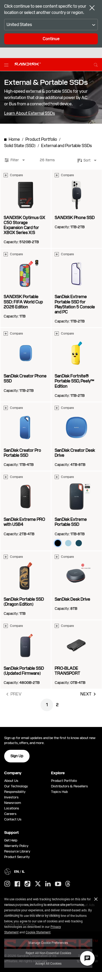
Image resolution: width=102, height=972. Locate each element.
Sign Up (16, 755)
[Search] (96, 64)
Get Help (10, 840)
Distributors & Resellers (69, 786)
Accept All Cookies (48, 963)
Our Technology (16, 786)
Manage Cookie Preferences (48, 942)
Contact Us (12, 819)
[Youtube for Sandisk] (58, 884)
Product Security (17, 857)
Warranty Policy (16, 846)
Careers (10, 814)
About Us (11, 780)
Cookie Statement (38, 932)
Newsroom (12, 803)
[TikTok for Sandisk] (27, 884)
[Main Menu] (7, 64)
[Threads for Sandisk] (67, 884)
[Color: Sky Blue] (68, 543)
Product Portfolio (64, 780)
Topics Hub (59, 791)
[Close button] (92, 8)
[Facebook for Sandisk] (17, 884)
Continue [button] (51, 38)
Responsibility (15, 791)
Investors (11, 797)
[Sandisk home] (28, 64)
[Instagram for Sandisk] (7, 884)
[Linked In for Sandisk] (48, 884)
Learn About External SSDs (29, 113)
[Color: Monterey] (79, 543)
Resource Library (17, 851)
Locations (11, 808)
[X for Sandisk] (38, 884)
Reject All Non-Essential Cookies (48, 953)
